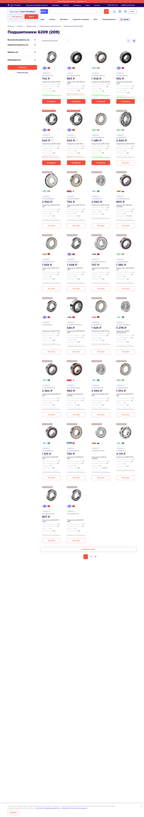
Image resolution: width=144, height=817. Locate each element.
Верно (31, 16)
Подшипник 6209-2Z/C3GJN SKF (122, 332)
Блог (96, 19)
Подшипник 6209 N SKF (124, 457)
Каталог (42, 11)
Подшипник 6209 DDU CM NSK (75, 395)
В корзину (51, 101)
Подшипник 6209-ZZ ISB (100, 144)
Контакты (97, 5)
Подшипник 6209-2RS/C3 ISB (125, 269)
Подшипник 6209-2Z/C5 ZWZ (75, 521)
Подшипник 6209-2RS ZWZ (124, 83)
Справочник (77, 5)
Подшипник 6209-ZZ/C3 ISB (124, 395)
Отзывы (41, 19)
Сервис (87, 5)
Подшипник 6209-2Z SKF (100, 205)
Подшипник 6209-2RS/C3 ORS (76, 332)
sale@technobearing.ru (128, 5)
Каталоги (66, 5)
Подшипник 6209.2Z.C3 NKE (75, 458)
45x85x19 (45, 73)
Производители (109, 19)
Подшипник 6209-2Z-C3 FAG (50, 269)
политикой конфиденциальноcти (48, 808)
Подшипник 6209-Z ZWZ (51, 331)
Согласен (13, 812)
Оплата (52, 19)
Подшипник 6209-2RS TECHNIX (124, 206)
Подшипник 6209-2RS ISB (101, 82)
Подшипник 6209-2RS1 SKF (50, 458)
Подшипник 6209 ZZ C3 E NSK (76, 206)
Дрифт (126, 19)
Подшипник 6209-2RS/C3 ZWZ (76, 83)
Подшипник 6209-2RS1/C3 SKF (51, 395)
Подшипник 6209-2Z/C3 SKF (100, 395)
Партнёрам (55, 5)
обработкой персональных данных (74, 808)
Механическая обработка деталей (37, 5)
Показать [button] (22, 67)
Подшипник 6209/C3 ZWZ (51, 144)
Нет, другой (17, 16)
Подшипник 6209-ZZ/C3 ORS (100, 269)
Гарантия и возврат (81, 19)
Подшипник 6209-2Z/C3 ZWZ (50, 521)
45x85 (69, 73)
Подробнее (80, 1)
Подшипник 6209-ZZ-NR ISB (51, 206)
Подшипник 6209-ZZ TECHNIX (99, 458)
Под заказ (125, 163)
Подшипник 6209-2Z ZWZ (51, 82)
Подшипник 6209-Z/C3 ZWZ (75, 269)
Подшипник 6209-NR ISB (125, 144)
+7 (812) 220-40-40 (112, 5)
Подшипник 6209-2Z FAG (101, 331)
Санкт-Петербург (15, 5)
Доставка (64, 19)
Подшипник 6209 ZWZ (75, 144)
